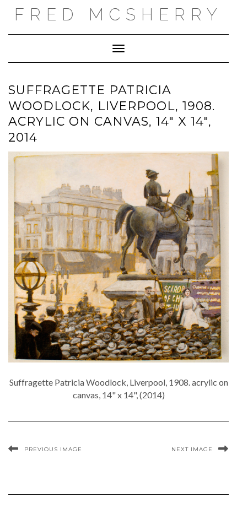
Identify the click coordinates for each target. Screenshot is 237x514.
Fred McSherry (118, 14)
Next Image (192, 449)
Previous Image (53, 449)
